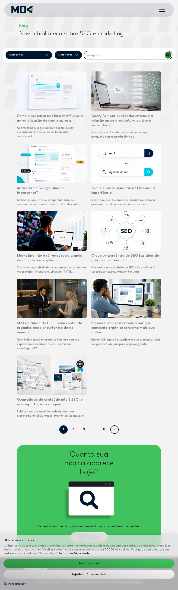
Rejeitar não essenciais (89, 574)
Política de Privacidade (74, 553)
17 (104, 429)
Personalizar (17, 583)
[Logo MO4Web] (22, 9)
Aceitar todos (89, 563)
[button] (162, 10)
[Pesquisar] (168, 55)
